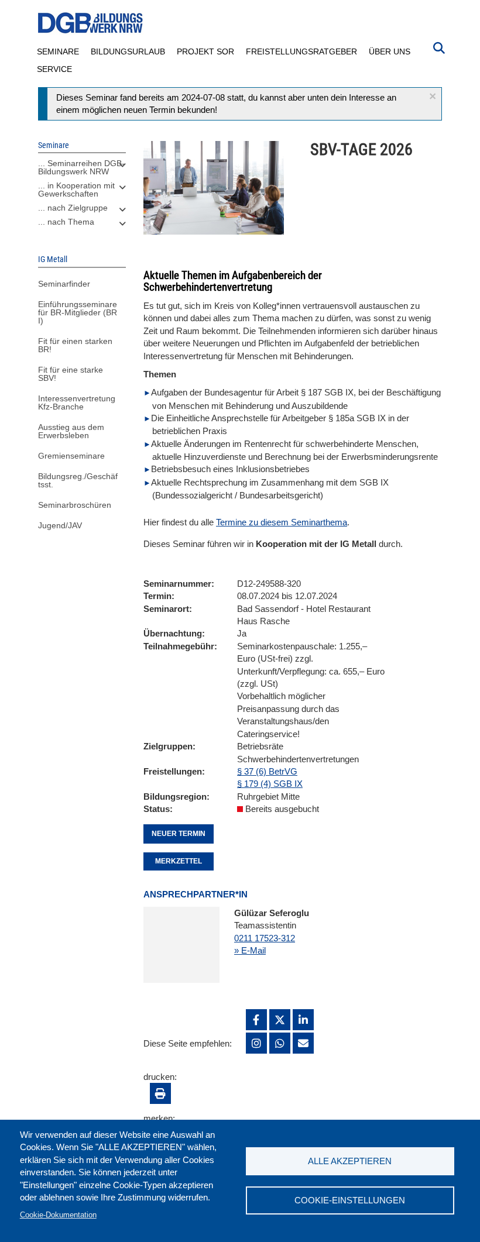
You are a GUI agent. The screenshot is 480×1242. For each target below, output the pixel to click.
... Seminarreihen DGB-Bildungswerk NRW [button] (81, 167)
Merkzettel (178, 861)
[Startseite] (90, 23)
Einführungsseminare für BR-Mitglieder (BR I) (77, 312)
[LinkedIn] (303, 1019)
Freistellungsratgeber (301, 51)
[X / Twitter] (279, 1019)
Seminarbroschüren (74, 505)
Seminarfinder (64, 283)
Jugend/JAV (60, 525)
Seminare (58, 51)
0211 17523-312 (264, 938)
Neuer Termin (178, 834)
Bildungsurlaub (128, 51)
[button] (432, 96)
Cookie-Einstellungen (349, 1200)
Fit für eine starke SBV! (70, 374)
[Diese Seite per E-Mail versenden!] (303, 1043)
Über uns (389, 51)
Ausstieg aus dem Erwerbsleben (71, 431)
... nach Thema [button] (66, 222)
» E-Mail (250, 950)
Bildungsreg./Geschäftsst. (78, 480)
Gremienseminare (71, 455)
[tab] (82, 170)
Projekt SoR (205, 51)
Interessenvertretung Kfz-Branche (76, 402)
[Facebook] (256, 1019)
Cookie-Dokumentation (58, 1214)
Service (54, 69)
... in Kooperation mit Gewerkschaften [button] (76, 189)
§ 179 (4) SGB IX (270, 784)
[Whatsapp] (279, 1043)
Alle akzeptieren (350, 1161)
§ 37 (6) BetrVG (267, 771)
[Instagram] (256, 1043)
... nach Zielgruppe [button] (73, 208)
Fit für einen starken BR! (75, 345)
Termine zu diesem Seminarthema (281, 522)
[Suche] (439, 47)
